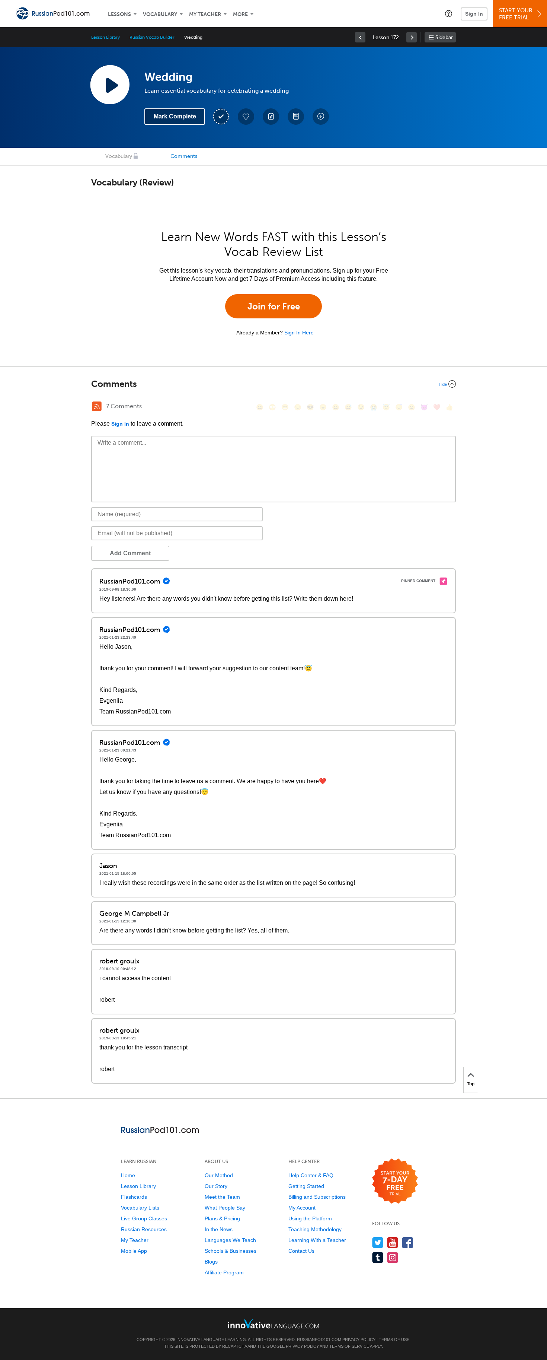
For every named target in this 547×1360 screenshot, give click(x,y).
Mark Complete (175, 116)
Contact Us (301, 1251)
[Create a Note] (271, 116)
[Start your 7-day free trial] (395, 1181)
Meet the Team (222, 1197)
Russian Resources (144, 1229)
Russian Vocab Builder (152, 37)
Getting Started (306, 1186)
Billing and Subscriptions (317, 1197)
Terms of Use (394, 1339)
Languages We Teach (230, 1240)
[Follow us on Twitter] (378, 1242)
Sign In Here (299, 333)
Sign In (474, 14)
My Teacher (205, 14)
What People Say (225, 1208)
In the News (219, 1229)
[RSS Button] (96, 406)
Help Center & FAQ (310, 1175)
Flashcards (134, 1197)
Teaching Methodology (315, 1229)
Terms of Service (349, 1346)
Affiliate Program (224, 1272)
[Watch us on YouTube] (393, 1242)
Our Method (219, 1175)
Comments (183, 156)
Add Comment (130, 553)
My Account (302, 1208)
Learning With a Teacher (317, 1240)
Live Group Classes (144, 1218)
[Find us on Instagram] (393, 1257)
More (240, 14)
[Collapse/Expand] (273, 383)
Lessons (119, 14)
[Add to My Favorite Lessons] (246, 116)
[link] (360, 37)
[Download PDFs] (296, 116)
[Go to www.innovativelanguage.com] (273, 1324)
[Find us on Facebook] (407, 1242)
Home (128, 1175)
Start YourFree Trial (515, 14)
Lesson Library (105, 37)
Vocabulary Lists (140, 1208)
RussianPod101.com (319, 1339)
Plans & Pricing (222, 1218)
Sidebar (444, 37)
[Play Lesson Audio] (109, 84)
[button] (448, 13)
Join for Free (273, 306)
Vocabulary (160, 14)
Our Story (216, 1186)
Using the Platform (310, 1218)
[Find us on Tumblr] (378, 1257)
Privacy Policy (358, 1339)
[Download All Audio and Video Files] (321, 116)
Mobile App (134, 1251)
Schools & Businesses (230, 1251)
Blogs (211, 1262)
